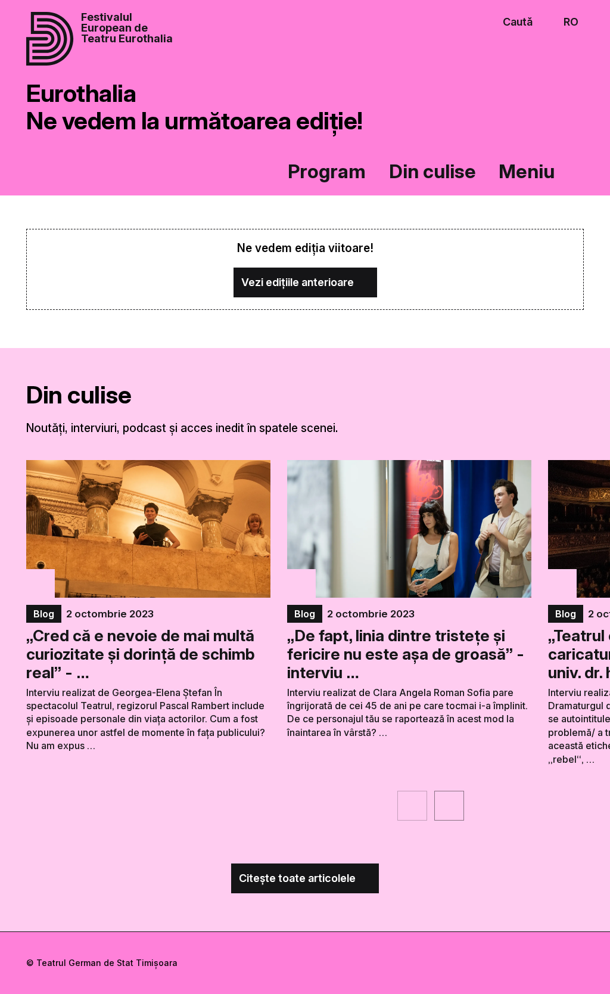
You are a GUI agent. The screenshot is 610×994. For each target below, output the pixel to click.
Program (327, 171)
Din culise (432, 171)
